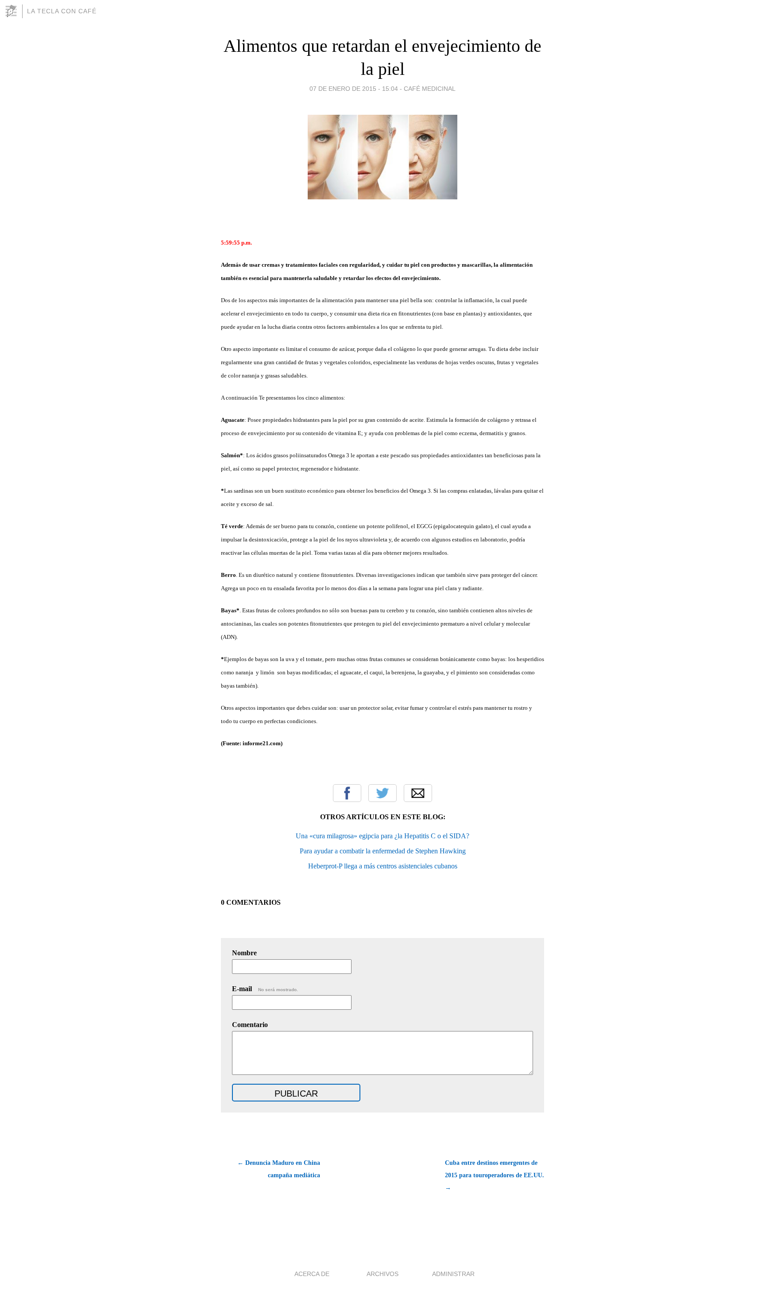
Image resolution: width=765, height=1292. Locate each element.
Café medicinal (430, 88)
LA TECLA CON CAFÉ (62, 11)
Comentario (250, 1024)
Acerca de (311, 1273)
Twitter (382, 793)
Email (418, 793)
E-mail (265, 988)
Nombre (244, 953)
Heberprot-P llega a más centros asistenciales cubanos (382, 866)
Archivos (382, 1273)
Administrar (453, 1273)
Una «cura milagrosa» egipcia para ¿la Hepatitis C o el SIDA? (382, 836)
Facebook (347, 793)
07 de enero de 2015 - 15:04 (353, 88)
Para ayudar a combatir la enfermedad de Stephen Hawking (383, 851)
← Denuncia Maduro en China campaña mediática (278, 1169)
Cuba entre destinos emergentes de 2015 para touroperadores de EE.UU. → (494, 1175)
